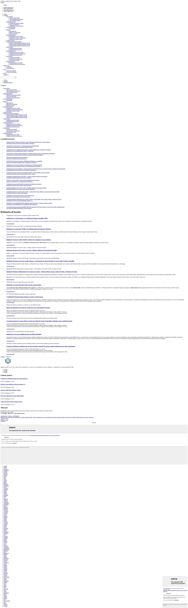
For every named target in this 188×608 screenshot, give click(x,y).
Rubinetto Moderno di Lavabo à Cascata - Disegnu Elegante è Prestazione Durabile (31, 250)
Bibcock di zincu (13, 33)
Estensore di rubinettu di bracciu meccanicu (16, 158)
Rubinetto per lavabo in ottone (16, 23)
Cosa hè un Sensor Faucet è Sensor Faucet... (12, 401)
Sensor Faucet (9, 47)
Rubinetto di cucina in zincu (15, 39)
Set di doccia (9, 56)
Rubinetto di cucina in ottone (16, 36)
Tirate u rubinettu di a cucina (39, 417)
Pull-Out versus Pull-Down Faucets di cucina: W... (13, 384)
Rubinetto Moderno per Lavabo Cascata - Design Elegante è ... (21, 189)
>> (5, 356)
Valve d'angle (9, 16)
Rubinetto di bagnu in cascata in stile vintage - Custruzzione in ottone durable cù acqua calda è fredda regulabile (40, 261)
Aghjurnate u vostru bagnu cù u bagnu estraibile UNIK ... (19, 147)
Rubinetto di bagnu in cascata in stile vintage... (17, 193)
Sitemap (10, 416)
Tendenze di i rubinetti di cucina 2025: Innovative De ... (14, 378)
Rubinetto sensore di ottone (15, 48)
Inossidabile (12, 28)
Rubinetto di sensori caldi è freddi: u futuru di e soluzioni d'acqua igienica (28, 239)
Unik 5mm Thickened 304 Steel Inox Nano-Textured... (19, 208)
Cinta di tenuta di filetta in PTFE (14, 41)
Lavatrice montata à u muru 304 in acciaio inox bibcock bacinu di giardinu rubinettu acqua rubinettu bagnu (39, 321)
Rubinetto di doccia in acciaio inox (17, 53)
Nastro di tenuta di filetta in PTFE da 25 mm (19, 45)
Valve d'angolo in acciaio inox (16, 19)
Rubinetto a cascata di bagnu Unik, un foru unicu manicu (23, 285)
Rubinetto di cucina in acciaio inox (17, 37)
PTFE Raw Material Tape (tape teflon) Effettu (12, 396)
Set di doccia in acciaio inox (15, 59)
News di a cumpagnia (11, 72)
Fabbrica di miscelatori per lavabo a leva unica (83, 417)
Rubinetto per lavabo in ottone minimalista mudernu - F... (19, 200)
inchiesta (8, 223)
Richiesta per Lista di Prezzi (7, 412)
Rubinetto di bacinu (11, 22)
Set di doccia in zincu (14, 60)
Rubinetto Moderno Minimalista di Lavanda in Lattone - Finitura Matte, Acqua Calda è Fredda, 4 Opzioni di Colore (41, 271)
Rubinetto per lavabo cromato (7, 417)
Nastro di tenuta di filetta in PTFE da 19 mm (19, 44)
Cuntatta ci (6, 74)
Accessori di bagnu (10, 27)
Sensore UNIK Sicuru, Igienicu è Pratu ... (11, 390)
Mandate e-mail (4, 420)
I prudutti (6, 15)
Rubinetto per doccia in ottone (16, 52)
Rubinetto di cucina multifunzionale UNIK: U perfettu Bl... (20, 151)
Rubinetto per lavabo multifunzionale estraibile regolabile (23, 334)
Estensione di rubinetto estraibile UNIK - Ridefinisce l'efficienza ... (21, 162)
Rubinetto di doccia (10, 51)
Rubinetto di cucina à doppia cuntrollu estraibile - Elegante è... (20, 143)
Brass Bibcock (12, 31)
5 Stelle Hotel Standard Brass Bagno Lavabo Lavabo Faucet (24, 297)
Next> (3, 356)
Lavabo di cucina (10, 40)
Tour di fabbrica (10, 68)
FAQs (5, 73)
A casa (5, 14)
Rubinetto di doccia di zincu (15, 55)
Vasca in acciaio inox (14, 24)
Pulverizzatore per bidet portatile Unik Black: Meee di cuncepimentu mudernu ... (25, 155)
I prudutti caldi (4, 416)
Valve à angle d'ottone (14, 18)
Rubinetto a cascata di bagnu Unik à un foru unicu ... (18, 196)
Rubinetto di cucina (10, 35)
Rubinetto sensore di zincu (15, 49)
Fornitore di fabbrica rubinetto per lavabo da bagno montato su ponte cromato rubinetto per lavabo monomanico (40, 346)
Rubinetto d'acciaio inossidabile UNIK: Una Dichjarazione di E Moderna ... (24, 166)
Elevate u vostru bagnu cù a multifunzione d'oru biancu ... (19, 181)
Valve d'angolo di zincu (14, 20)
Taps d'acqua (69, 417)
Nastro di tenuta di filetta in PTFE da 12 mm (19, 43)
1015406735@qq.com (9, 10)
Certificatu (8, 66)
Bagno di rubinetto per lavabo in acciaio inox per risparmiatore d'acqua (28, 307)
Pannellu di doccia (10, 61)
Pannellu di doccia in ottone (15, 62)
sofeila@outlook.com (8, 7)
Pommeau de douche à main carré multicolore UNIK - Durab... (21, 174)
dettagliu (12, 223)
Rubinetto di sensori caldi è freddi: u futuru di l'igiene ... (19, 185)
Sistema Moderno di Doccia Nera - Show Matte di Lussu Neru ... (21, 170)
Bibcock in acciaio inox (14, 32)
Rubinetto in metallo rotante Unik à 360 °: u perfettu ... (19, 177)
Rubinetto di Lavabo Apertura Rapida (23, 417)
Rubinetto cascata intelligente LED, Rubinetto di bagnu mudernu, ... (22, 204)
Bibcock (8, 29)
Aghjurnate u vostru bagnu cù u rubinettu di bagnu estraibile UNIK (27, 218)
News (5, 69)
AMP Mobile (16, 416)
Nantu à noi (6, 65)
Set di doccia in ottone (14, 57)
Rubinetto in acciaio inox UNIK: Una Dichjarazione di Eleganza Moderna (28, 229)
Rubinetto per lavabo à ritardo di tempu (56, 417)
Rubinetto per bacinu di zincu (16, 25)
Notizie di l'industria (11, 70)
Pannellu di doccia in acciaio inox (17, 64)
